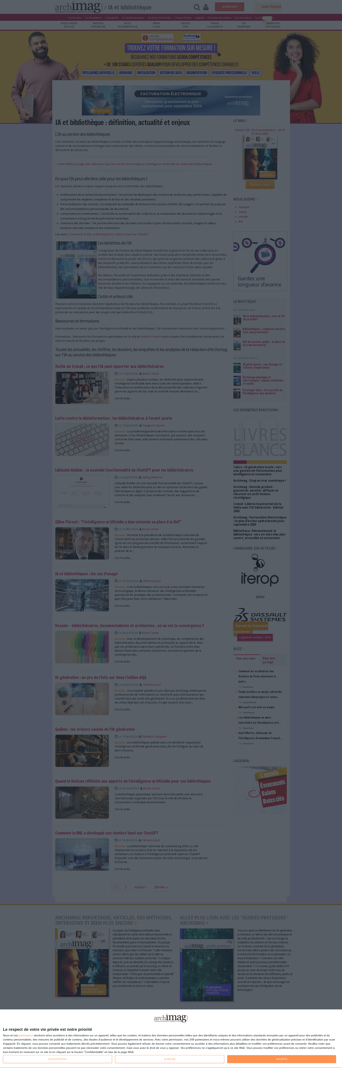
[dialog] (171, 1039)
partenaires (26, 1035)
